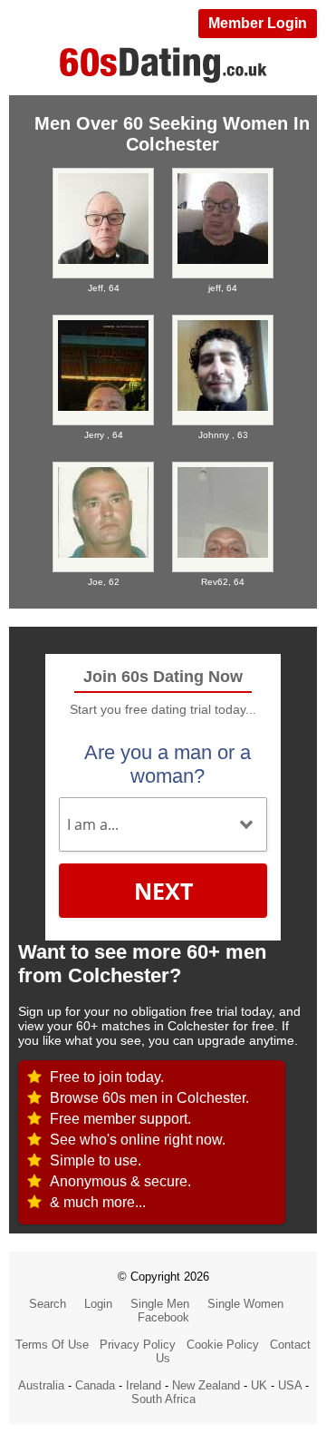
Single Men (159, 1304)
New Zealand (206, 1385)
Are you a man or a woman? (167, 764)
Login (98, 1304)
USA (290, 1385)
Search (47, 1304)
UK (259, 1385)
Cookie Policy (223, 1344)
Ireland (143, 1385)
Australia (41, 1385)
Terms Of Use (52, 1344)
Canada (95, 1385)
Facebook (163, 1317)
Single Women (245, 1304)
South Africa (163, 1399)
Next (163, 890)
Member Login (257, 23)
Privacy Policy (138, 1344)
